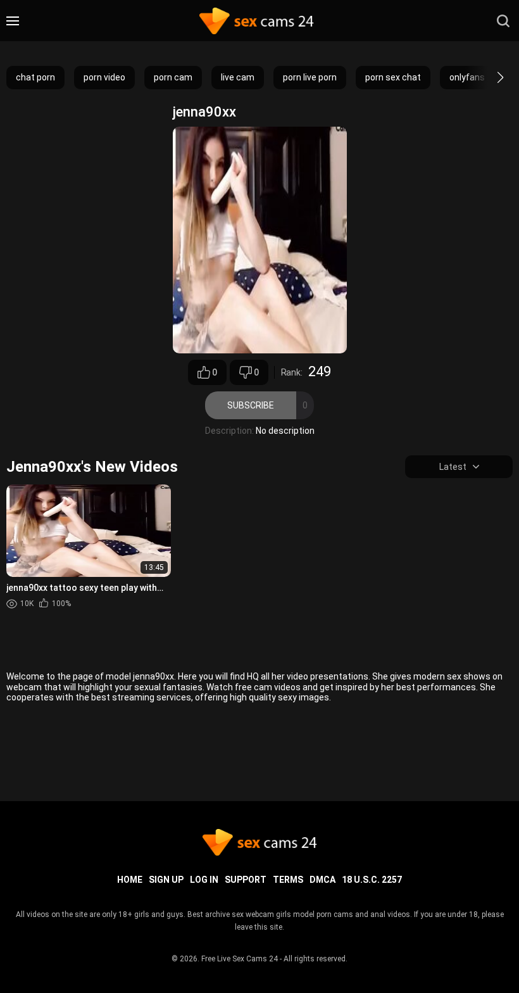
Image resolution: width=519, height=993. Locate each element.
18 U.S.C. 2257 (372, 880)
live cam (237, 77)
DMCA (322, 880)
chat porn (35, 77)
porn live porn (310, 77)
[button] (489, 77)
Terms (288, 880)
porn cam (173, 77)
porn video (104, 77)
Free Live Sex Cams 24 (239, 958)
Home (129, 880)
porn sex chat (393, 77)
